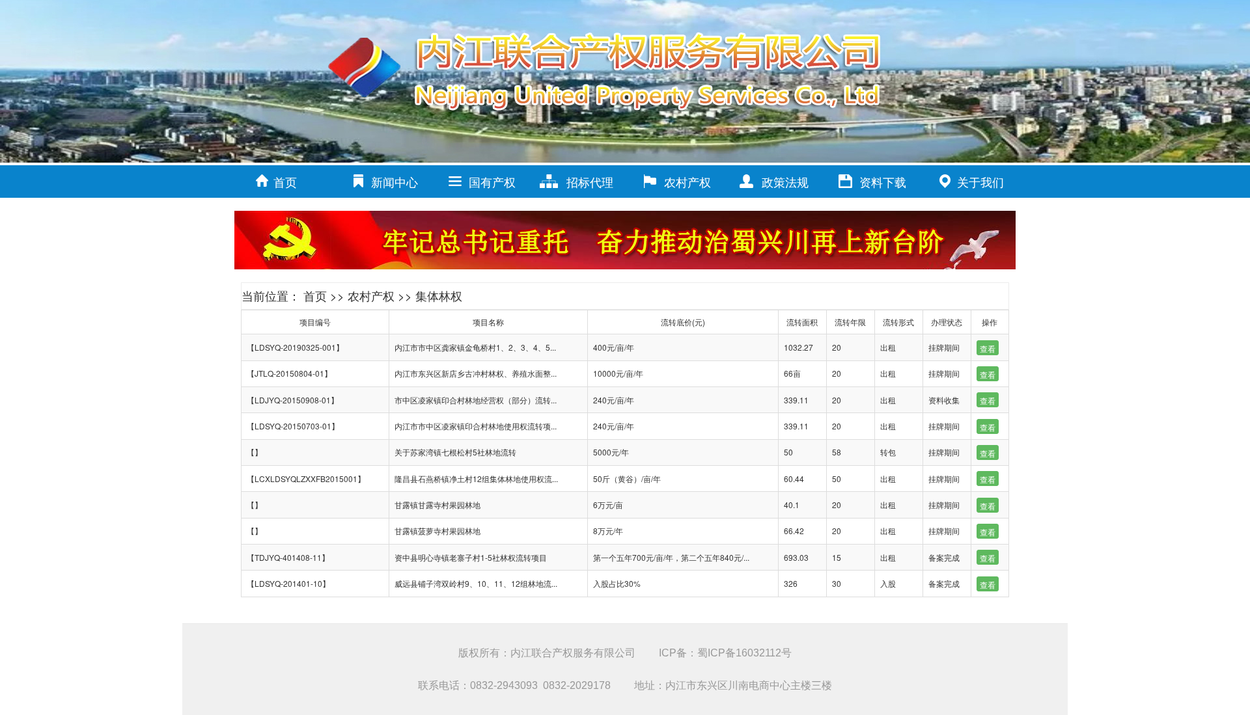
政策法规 (785, 181)
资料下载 (882, 181)
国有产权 (492, 181)
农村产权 (687, 181)
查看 (987, 348)
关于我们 (980, 181)
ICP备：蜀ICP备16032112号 (725, 652)
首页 (285, 181)
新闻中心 (394, 181)
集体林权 (438, 295)
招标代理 (589, 181)
